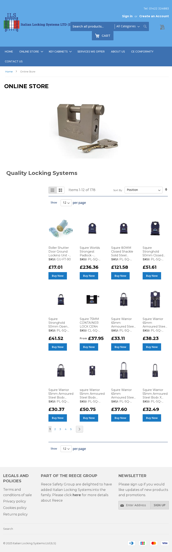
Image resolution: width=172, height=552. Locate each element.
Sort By (117, 189)
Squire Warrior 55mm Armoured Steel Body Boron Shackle (60, 395)
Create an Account (154, 16)
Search (8, 528)
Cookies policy (15, 508)
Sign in (127, 16)
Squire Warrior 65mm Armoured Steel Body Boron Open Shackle (122, 326)
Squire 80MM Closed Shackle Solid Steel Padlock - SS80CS (122, 255)
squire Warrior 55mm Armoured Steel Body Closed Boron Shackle (92, 397)
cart (107, 36)
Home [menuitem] (9, 51)
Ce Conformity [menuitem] (142, 51)
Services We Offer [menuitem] (91, 51)
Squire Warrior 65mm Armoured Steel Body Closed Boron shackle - (154, 326)
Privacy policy (14, 501)
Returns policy (15, 514)
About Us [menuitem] (118, 51)
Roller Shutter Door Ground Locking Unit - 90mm (58, 253)
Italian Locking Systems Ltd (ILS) (34, 543)
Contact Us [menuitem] (13, 61)
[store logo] (40, 23)
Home (9, 71)
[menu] (86, 56)
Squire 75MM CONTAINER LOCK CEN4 (89, 322)
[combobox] (109, 26)
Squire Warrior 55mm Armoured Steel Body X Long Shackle (155, 395)
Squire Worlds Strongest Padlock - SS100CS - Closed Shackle (91, 255)
